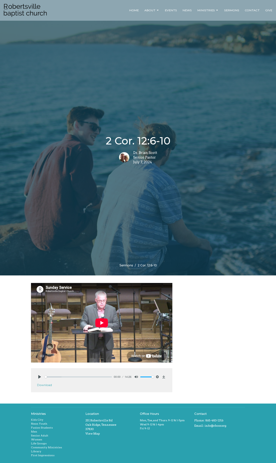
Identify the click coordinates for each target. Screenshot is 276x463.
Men (34, 431)
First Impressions (42, 455)
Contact (252, 10)
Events (171, 10)
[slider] (78, 377)
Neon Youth (39, 423)
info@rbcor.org (215, 425)
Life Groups (39, 443)
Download (44, 385)
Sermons (231, 10)
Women (36, 439)
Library (36, 451)
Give (268, 10)
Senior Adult (39, 435)
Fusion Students (42, 427)
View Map (92, 433)
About (149, 10)
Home (134, 10)
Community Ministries (46, 447)
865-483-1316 (214, 420)
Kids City (37, 419)
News (187, 10)
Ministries (206, 10)
